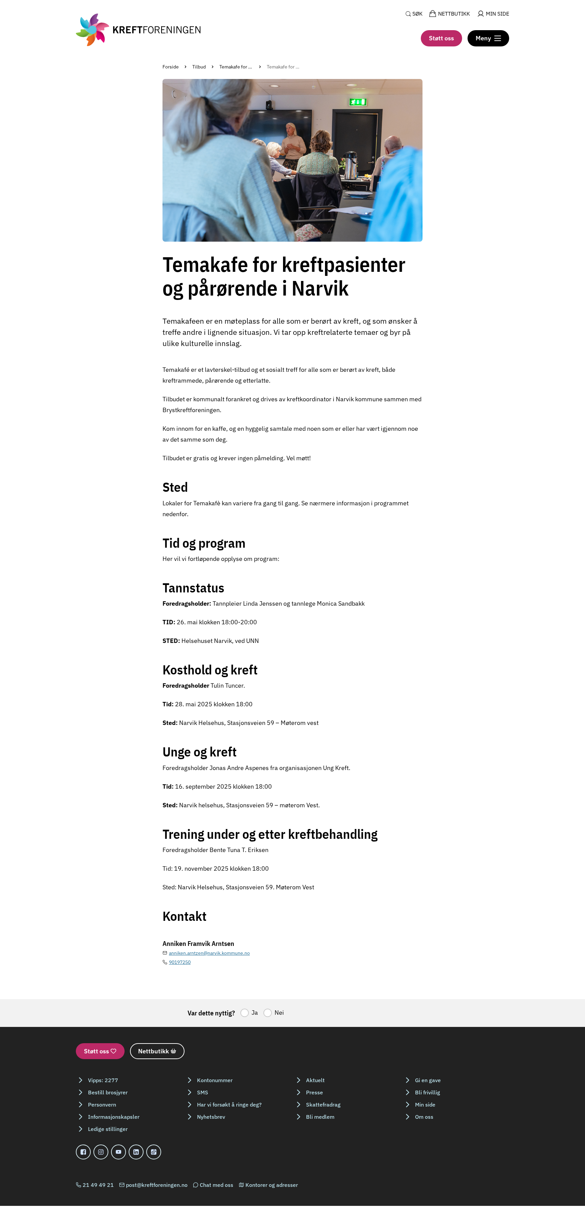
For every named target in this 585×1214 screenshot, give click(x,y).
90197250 (180, 962)
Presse (314, 1092)
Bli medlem (320, 1116)
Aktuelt (315, 1080)
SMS (202, 1092)
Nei (279, 1012)
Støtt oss (441, 38)
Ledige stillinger (108, 1129)
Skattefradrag (323, 1104)
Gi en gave (428, 1080)
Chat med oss (216, 1184)
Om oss (424, 1116)
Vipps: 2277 (103, 1080)
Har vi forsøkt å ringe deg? (229, 1104)
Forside (170, 67)
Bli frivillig (427, 1092)
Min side (425, 1104)
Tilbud (199, 67)
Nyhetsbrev (211, 1116)
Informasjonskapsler (113, 1116)
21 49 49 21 (98, 1184)
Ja (255, 1012)
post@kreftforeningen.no (157, 1184)
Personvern (102, 1104)
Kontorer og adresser (271, 1184)
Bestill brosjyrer (108, 1092)
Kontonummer (215, 1080)
